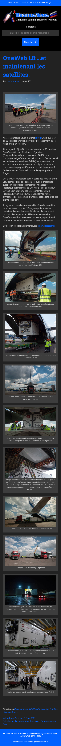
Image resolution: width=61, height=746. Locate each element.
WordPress (18, 733)
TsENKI (40, 226)
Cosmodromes (21, 709)
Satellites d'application (38, 709)
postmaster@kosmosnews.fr (36, 742)
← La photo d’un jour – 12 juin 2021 (19, 718)
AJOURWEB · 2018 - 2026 (30, 736)
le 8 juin (38, 138)
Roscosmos (49, 226)
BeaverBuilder (31, 733)
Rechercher (30, 26)
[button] (30, 42)
